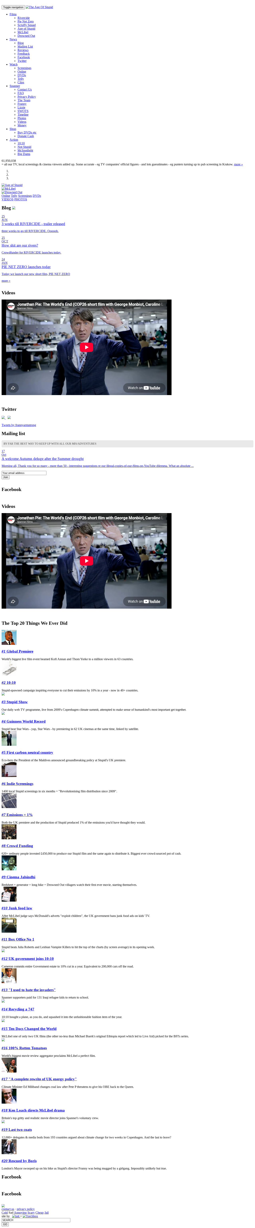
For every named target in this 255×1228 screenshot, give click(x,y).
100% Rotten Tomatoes (24, 1048)
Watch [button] (14, 64)
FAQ (21, 93)
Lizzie (21, 107)
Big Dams (24, 154)
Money (22, 125)
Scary (31, 1212)
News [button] (13, 39)
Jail (46, 1212)
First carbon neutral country (27, 752)
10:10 (21, 143)
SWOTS (23, 111)
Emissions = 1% (17, 815)
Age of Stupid (26, 28)
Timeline (23, 114)
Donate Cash (26, 136)
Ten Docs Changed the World (29, 1029)
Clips (21, 82)
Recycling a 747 (18, 1009)
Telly (21, 78)
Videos (22, 121)
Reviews (23, 50)
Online (22, 71)
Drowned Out (26, 35)
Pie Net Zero (26, 21)
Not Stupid (24, 146)
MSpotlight (25, 150)
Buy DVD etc (27, 132)
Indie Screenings (17, 784)
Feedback (24, 53)
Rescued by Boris (19, 1161)
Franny (22, 103)
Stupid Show (15, 702)
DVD (22, 75)
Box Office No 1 (18, 939)
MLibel (23, 32)
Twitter (22, 60)
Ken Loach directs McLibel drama (33, 1110)
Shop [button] (13, 129)
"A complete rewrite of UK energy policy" (39, 1079)
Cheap (39, 1212)
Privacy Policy (27, 96)
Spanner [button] (15, 86)
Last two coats (17, 1129)
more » (238, 164)
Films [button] (13, 14)
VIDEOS (8, 199)
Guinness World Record (24, 721)
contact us (8, 1209)
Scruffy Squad (27, 25)
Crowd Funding (17, 846)
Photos (22, 118)
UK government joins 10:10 (28, 959)
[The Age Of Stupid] (39, 7)
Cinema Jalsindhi (18, 877)
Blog (21, 43)
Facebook (24, 57)
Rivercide (24, 18)
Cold (5, 1212)
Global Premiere (17, 651)
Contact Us (25, 89)
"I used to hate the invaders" (29, 990)
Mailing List (25, 46)
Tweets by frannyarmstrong (19, 425)
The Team (24, 100)
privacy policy (26, 1209)
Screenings (24, 68)
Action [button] (14, 139)
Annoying (20, 1212)
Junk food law (17, 908)
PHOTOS (20, 199)
